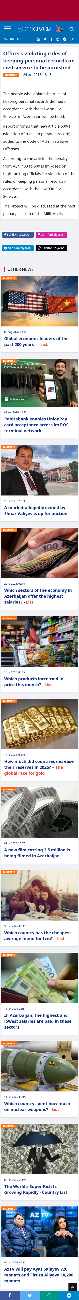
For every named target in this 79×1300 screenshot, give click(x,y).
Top (72, 1287)
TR (18, 39)
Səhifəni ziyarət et (16, 237)
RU (12, 39)
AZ (6, 39)
